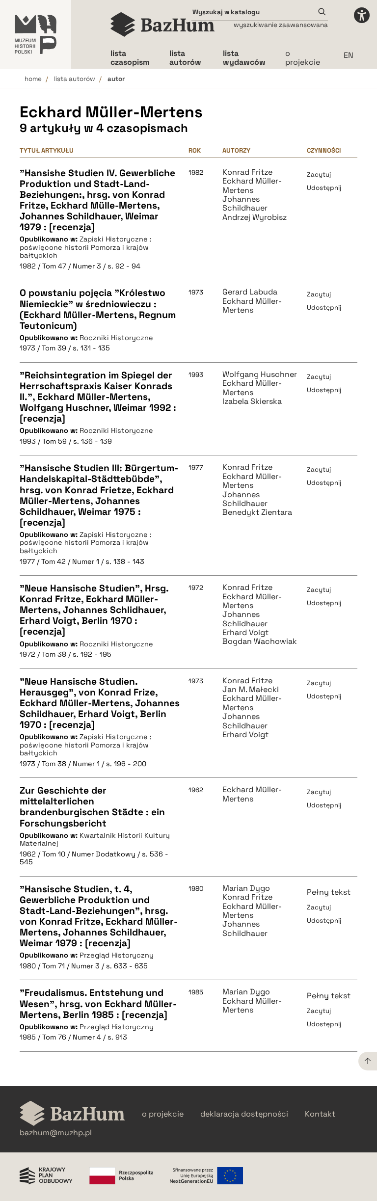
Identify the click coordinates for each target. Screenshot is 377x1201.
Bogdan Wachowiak (259, 641)
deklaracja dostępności (244, 1114)
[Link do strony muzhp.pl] (35, 34)
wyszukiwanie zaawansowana (281, 24)
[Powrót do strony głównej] (72, 1114)
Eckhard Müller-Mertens (252, 186)
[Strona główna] (162, 24)
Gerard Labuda (249, 292)
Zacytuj (319, 174)
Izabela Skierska (252, 401)
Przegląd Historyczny (117, 955)
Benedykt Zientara (257, 512)
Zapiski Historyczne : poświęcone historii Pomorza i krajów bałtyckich (86, 247)
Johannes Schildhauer (245, 204)
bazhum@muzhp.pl (56, 1132)
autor (116, 79)
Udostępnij (324, 188)
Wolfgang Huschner (259, 374)
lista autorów (74, 79)
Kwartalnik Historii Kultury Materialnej (95, 839)
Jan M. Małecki (250, 689)
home (33, 79)
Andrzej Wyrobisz (254, 217)
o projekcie (302, 57)
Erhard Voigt (245, 632)
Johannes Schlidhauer (245, 619)
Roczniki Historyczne (116, 337)
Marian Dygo (246, 888)
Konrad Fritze (247, 172)
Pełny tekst (328, 892)
